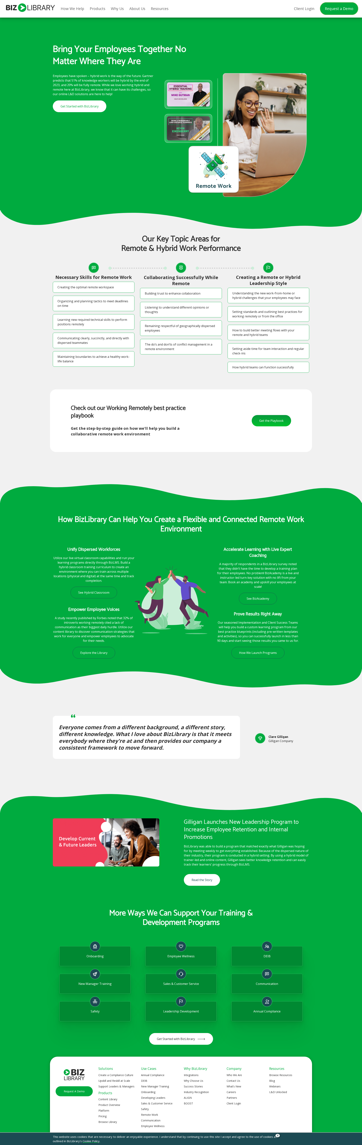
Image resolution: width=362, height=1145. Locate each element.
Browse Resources (280, 1075)
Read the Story (202, 880)
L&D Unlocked (278, 1092)
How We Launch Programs (258, 653)
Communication (150, 1120)
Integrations (191, 1075)
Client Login (234, 1103)
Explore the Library (93, 653)
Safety (145, 1109)
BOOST (188, 1103)
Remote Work (149, 1114)
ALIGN (188, 1097)
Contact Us (233, 1081)
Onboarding (148, 1092)
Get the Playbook (271, 421)
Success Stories (193, 1086)
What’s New (234, 1086)
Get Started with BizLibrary (80, 106)
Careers (231, 1092)
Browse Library (107, 1122)
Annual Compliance (152, 1075)
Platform (103, 1110)
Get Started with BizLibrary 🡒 (181, 1039)
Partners (232, 1097)
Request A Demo (74, 1091)
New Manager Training (155, 1086)
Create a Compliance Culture (115, 1075)
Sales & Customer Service (157, 1103)
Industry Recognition (196, 1092)
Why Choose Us (193, 1081)
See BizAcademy (258, 598)
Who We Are (234, 1075)
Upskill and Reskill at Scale (114, 1081)
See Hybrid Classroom (93, 592)
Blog (272, 1081)
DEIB (144, 1081)
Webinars (275, 1086)
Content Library (107, 1099)
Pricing (102, 1116)
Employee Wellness (153, 1126)
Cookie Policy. (91, 1141)
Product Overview (109, 1105)
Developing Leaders (153, 1097)
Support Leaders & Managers (116, 1086)
